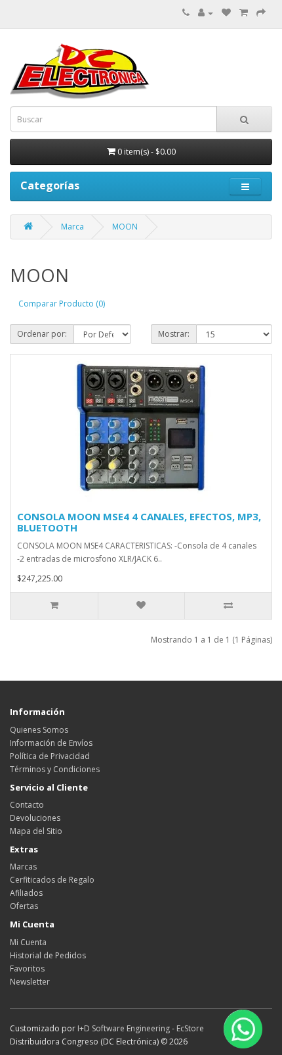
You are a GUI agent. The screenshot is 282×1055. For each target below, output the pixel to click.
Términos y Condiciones (55, 769)
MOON (125, 226)
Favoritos (27, 968)
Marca (72, 226)
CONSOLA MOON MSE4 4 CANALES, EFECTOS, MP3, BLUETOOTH (139, 522)
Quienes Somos (39, 729)
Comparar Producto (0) (61, 303)
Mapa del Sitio (36, 831)
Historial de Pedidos (48, 955)
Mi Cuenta (28, 942)
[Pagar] (261, 12)
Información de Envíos (51, 742)
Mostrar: (174, 333)
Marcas (23, 866)
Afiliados (26, 892)
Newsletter (30, 981)
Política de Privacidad (50, 756)
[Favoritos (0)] (226, 12)
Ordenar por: (42, 333)
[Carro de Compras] (243, 12)
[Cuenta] (205, 12)
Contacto (27, 804)
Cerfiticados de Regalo (52, 879)
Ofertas (24, 906)
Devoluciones (35, 817)
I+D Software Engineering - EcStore (140, 1028)
